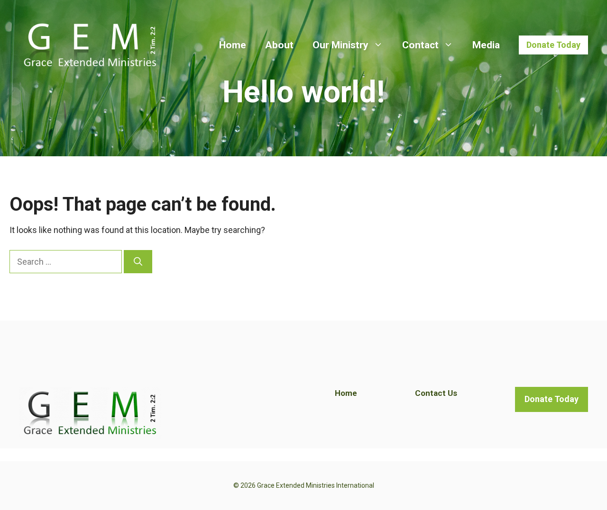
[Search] (138, 261)
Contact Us (436, 393)
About (279, 45)
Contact (420, 45)
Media (486, 45)
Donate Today (553, 45)
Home (232, 45)
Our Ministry (340, 45)
